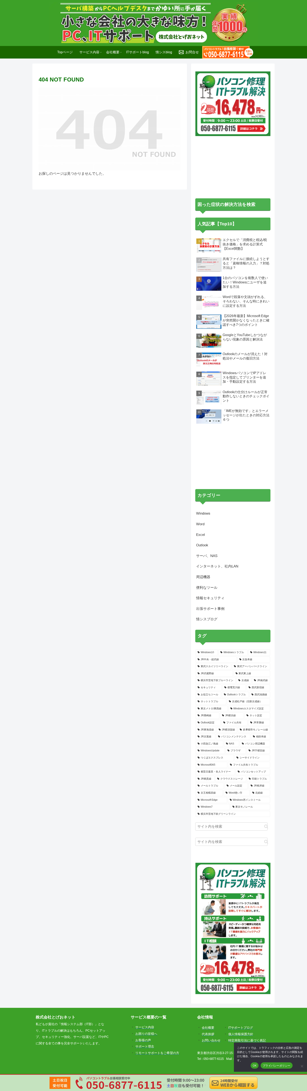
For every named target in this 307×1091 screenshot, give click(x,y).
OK (255, 1065)
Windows (203, 399)
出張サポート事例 (210, 494)
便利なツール (206, 473)
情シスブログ (206, 505)
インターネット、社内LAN (217, 452)
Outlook (202, 431)
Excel (200, 420)
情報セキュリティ (210, 484)
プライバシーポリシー (277, 1065)
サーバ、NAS (206, 441)
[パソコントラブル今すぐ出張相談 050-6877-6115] (227, 52)
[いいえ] (302, 1066)
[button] (266, 712)
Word (200, 410)
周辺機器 (203, 462)
